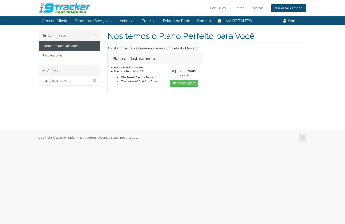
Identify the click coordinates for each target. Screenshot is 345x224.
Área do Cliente (55, 21)
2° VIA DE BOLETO (236, 21)
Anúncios (127, 21)
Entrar (239, 8)
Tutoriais (149, 21)
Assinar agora (185, 83)
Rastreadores (52, 55)
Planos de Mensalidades (60, 46)
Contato (204, 21)
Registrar (256, 8)
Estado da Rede (176, 21)
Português (218, 8)
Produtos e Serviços (92, 21)
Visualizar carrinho (289, 8)
